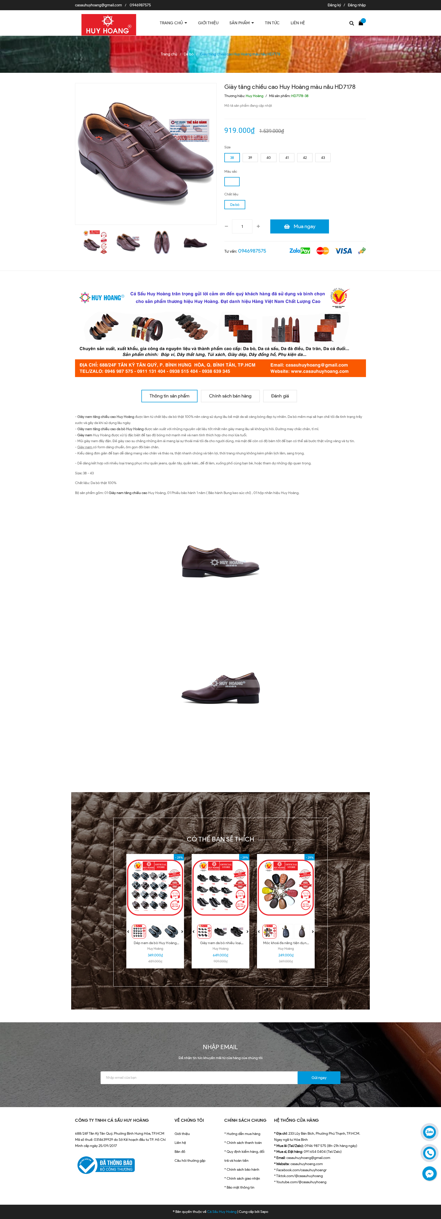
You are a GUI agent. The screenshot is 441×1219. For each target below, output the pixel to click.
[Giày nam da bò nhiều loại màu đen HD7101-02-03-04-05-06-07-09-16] (220, 887)
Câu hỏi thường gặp (190, 1160)
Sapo (264, 1212)
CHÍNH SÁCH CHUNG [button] (245, 1120)
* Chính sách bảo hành (241, 1169)
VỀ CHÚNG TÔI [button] (189, 1120)
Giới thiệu (182, 1134)
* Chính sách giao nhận (242, 1178)
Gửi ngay (319, 1077)
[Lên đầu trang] (430, 1192)
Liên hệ (180, 1143)
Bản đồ (180, 1152)
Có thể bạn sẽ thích (220, 839)
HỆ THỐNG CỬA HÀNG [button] (296, 1120)
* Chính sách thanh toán (243, 1143)
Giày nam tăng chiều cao (128, 493)
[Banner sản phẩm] (220, 330)
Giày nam (84, 435)
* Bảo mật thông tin (239, 1187)
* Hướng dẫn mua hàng (242, 1134)
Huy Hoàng (155, 949)
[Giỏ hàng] (362, 22)
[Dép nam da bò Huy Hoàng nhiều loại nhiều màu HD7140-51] (155, 887)
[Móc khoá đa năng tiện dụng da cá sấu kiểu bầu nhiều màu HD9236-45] (286, 887)
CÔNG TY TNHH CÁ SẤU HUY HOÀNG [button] (112, 1120)
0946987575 (140, 5)
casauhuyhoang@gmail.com (98, 5)
